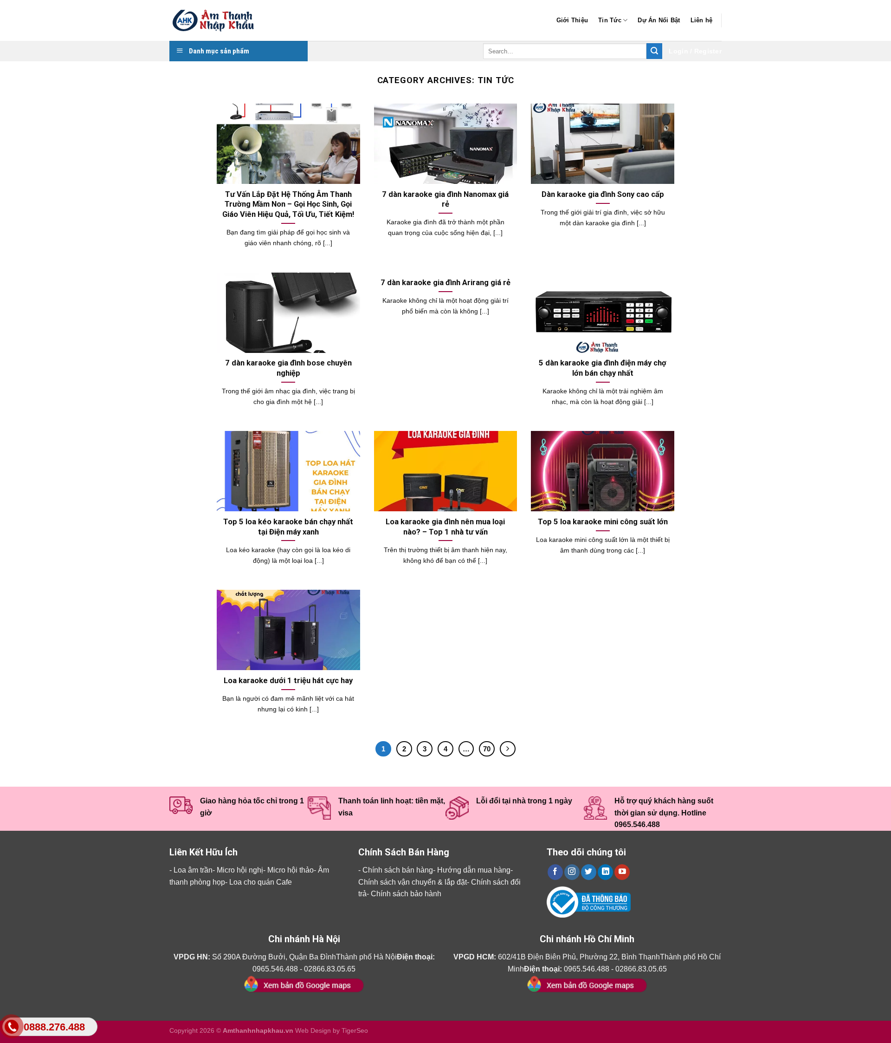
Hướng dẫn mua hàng (473, 870)
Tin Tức (609, 20)
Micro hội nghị (240, 870)
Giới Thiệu (572, 20)
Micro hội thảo (290, 870)
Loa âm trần (193, 870)
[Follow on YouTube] (622, 872)
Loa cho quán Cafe (260, 882)
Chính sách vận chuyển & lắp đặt (412, 882)
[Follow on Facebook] (555, 872)
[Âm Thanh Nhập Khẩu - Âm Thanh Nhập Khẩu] (215, 20)
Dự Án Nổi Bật (659, 20)
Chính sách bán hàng (397, 870)
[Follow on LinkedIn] (605, 872)
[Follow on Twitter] (588, 872)
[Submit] (654, 51)
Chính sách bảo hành (406, 894)
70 (487, 749)
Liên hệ (702, 20)
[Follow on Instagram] (572, 872)
